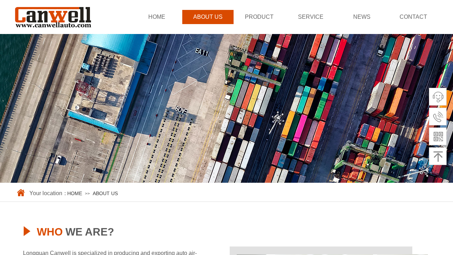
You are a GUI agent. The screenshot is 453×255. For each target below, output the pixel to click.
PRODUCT (259, 17)
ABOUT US (208, 17)
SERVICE (310, 17)
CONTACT (413, 17)
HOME (156, 17)
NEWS (362, 17)
